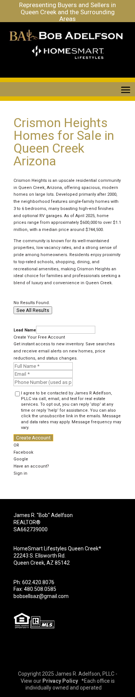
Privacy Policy (60, 681)
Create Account (33, 438)
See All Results (32, 310)
